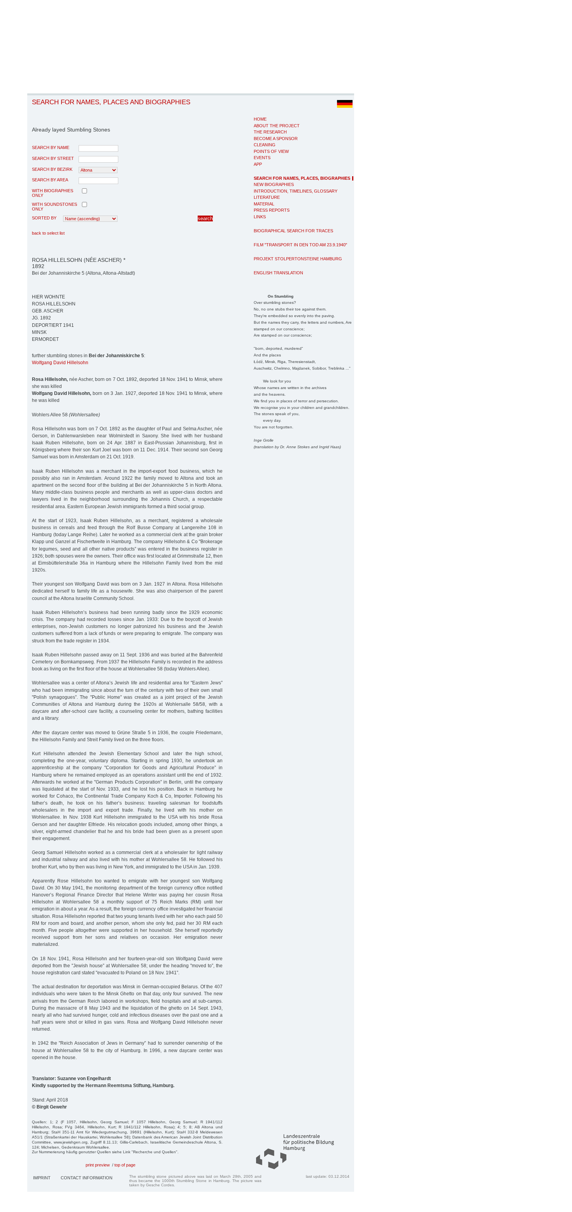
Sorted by (44, 218)
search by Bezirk (52, 169)
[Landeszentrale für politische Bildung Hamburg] (291, 1167)
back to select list (48, 233)
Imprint (42, 1177)
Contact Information (86, 1177)
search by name (50, 147)
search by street (53, 158)
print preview (98, 1165)
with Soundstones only (54, 206)
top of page (124, 1165)
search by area (50, 179)
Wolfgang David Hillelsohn (60, 362)
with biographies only (52, 193)
